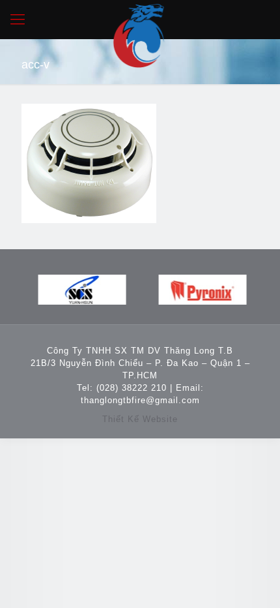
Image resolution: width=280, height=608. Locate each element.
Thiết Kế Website (140, 419)
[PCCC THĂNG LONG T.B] (140, 19)
